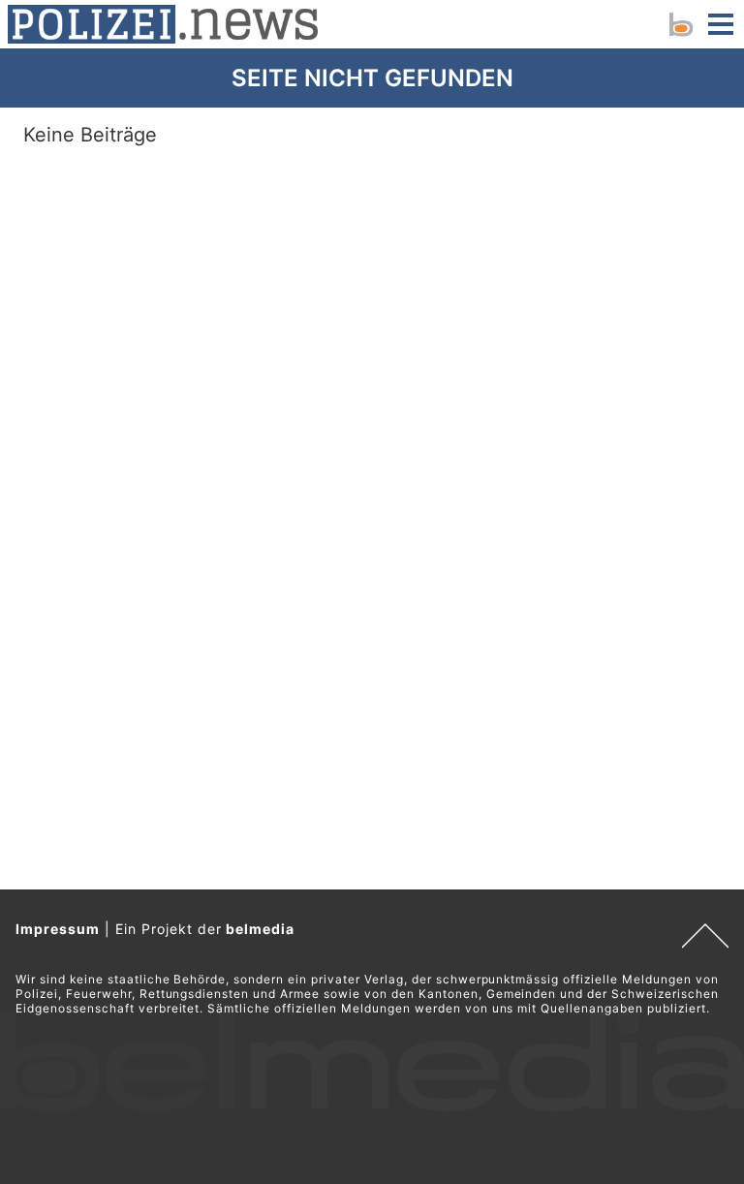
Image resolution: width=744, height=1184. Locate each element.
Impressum (58, 928)
